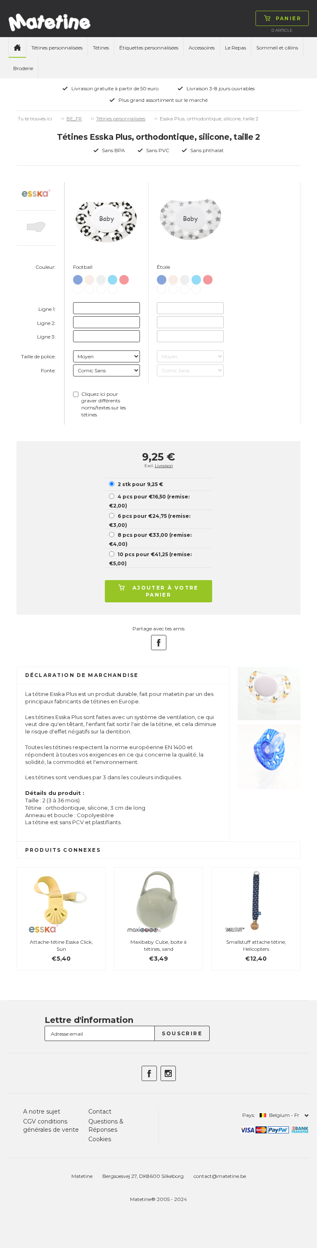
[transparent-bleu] (78, 278)
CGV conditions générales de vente (51, 1125)
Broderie (23, 68)
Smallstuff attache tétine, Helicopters (256, 945)
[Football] (101, 288)
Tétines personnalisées (57, 48)
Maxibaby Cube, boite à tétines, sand (158, 945)
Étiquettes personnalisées (148, 48)
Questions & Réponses (105, 1125)
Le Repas (235, 48)
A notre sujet (41, 1111)
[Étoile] (112, 288)
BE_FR (74, 119)
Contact (99, 1111)
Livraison (164, 465)
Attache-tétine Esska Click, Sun (61, 945)
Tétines (101, 48)
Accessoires (202, 48)
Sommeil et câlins (277, 48)
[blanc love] (89, 278)
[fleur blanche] (89, 288)
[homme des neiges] (112, 278)
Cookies (99, 1139)
